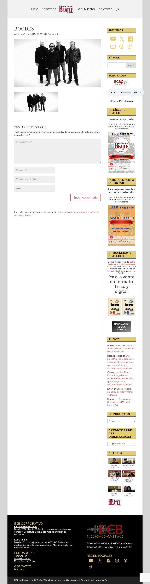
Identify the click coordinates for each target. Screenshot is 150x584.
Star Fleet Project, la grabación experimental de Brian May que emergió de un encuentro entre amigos (120, 362)
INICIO (34, 9)
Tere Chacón (20, 555)
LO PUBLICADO (86, 9)
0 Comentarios (53, 34)
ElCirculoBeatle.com (25, 526)
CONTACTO (105, 9)
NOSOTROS (49, 9)
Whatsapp (19, 569)
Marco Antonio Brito (24, 561)
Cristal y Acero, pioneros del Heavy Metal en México (120, 348)
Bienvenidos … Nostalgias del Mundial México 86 (120, 402)
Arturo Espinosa (25, 34)
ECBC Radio (20, 539)
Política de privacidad (56, 580)
